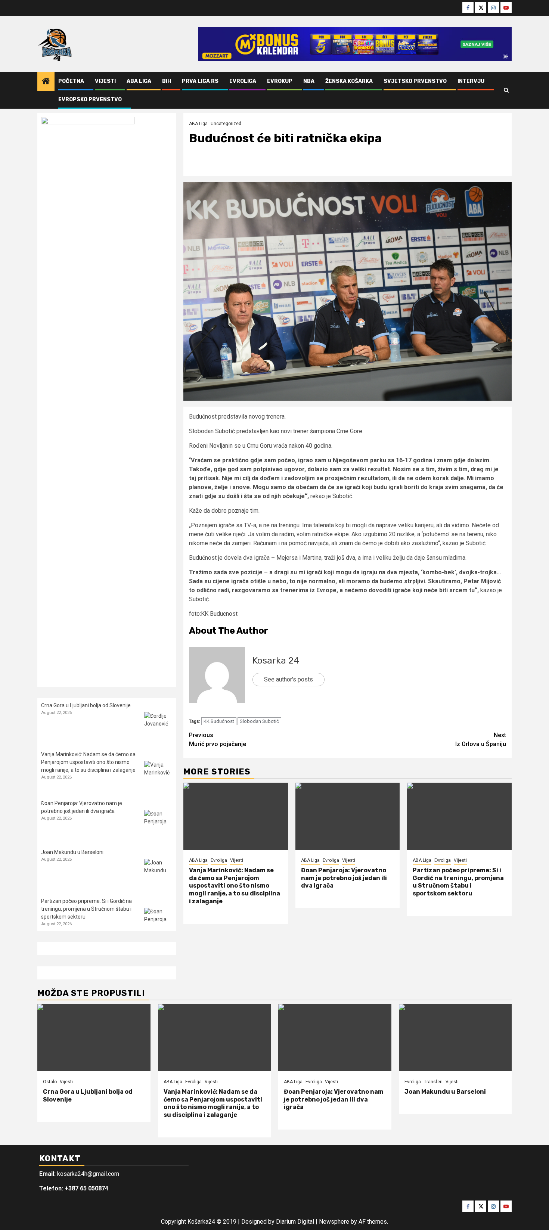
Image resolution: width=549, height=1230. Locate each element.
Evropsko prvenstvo (90, 99)
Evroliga (242, 81)
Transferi (433, 1081)
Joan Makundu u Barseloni (72, 852)
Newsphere (334, 1221)
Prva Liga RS (200, 81)
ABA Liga (139, 81)
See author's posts (288, 679)
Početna (71, 81)
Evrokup (279, 81)
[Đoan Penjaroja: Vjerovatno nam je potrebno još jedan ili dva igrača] (347, 816)
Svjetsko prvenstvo (415, 81)
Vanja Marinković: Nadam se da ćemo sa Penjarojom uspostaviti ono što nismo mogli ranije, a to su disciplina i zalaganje (234, 886)
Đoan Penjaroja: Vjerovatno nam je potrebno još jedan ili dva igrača (344, 878)
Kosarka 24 (275, 660)
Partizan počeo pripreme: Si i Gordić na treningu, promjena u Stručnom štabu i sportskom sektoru (458, 882)
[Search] (506, 90)
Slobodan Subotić (259, 721)
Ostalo (50, 1081)
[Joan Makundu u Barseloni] (158, 873)
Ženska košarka (349, 81)
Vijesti (105, 81)
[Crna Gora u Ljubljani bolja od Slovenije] (158, 726)
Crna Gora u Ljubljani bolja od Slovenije (86, 705)
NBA (308, 81)
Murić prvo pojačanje (217, 740)
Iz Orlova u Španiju (480, 740)
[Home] (46, 82)
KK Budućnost (219, 721)
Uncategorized (226, 123)
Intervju (471, 81)
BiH (166, 81)
